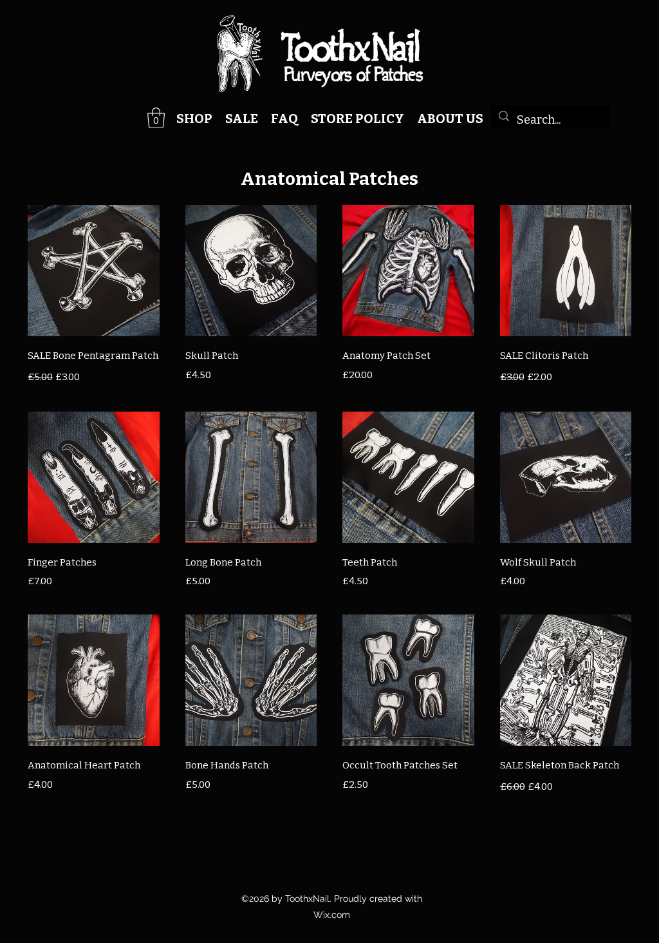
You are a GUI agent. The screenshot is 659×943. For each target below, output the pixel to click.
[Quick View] (94, 271)
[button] (156, 118)
